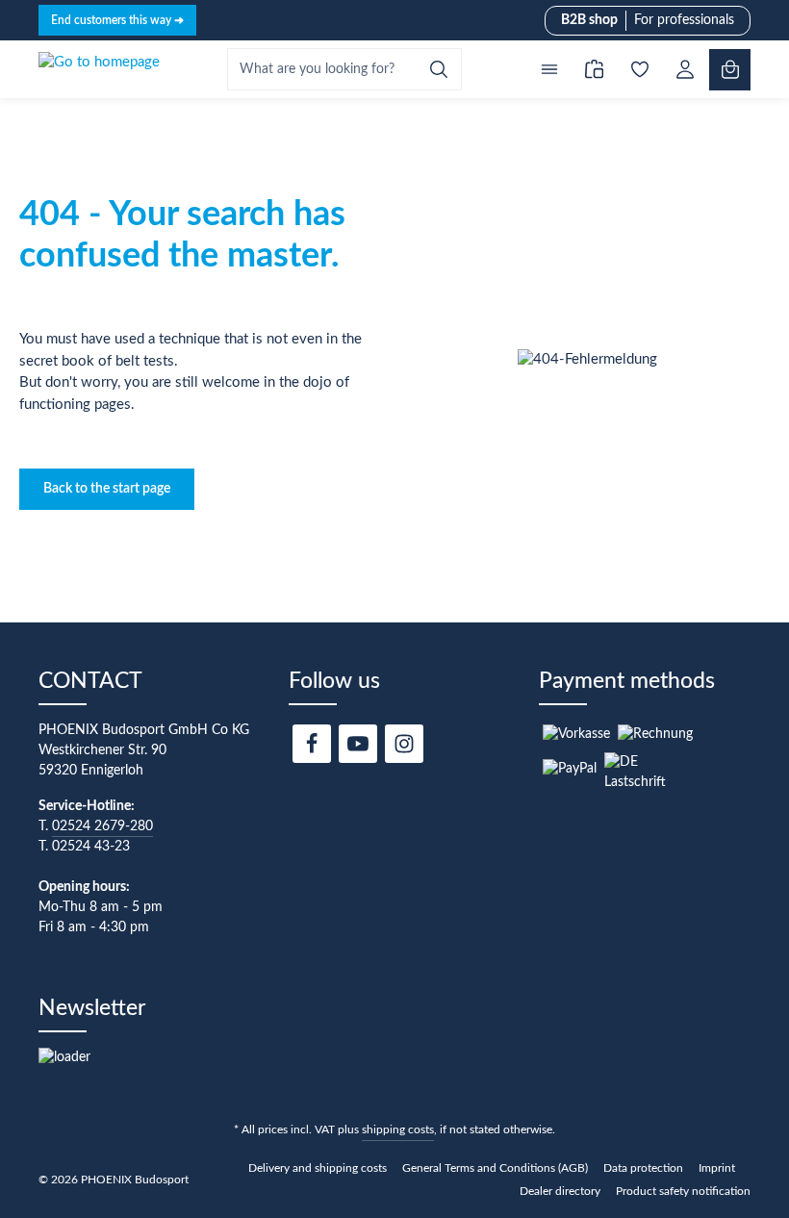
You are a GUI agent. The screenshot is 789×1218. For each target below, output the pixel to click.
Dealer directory (560, 1191)
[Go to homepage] (99, 69)
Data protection (643, 1168)
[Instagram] (404, 743)
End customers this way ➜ (117, 20)
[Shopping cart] (730, 69)
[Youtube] (358, 743)
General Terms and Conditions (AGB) (495, 1168)
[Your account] (684, 69)
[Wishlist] (639, 69)
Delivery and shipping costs (317, 1168)
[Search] (439, 69)
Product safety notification (683, 1191)
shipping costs (398, 1129)
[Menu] (549, 69)
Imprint (717, 1168)
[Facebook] (312, 743)
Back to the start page (106, 488)
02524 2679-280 (102, 826)
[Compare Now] (594, 69)
